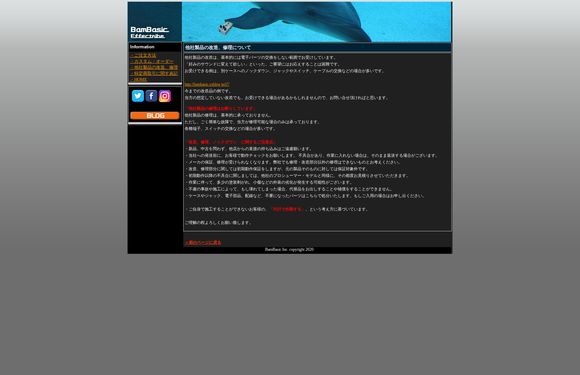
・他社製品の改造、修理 (154, 67)
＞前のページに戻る (203, 242)
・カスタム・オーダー (152, 61)
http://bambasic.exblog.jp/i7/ (207, 84)
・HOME (138, 79)
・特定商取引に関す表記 (154, 73)
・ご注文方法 (143, 55)
